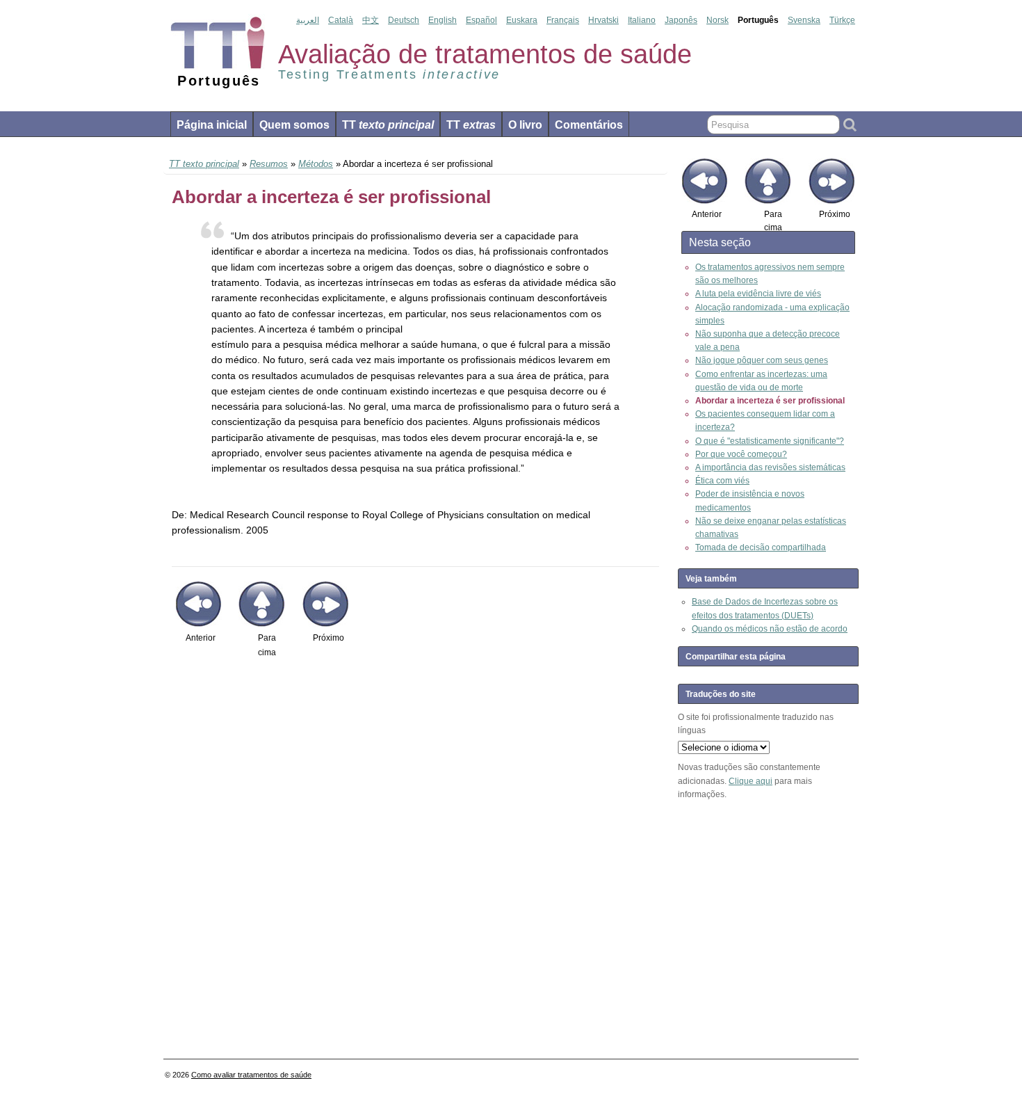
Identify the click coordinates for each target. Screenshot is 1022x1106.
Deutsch (403, 20)
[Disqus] (415, 858)
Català (340, 20)
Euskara (521, 20)
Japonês (681, 20)
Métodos (315, 164)
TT (388, 125)
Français (562, 20)
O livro (525, 125)
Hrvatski (603, 20)
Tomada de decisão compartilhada (760, 547)
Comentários (589, 125)
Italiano (642, 20)
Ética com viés (722, 481)
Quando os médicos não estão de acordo (769, 629)
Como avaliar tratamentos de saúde (251, 1075)
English (442, 20)
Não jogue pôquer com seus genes (761, 360)
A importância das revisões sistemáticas (770, 467)
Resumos (269, 164)
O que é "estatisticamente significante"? (769, 441)
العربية (307, 20)
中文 (370, 20)
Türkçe (842, 20)
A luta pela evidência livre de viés (758, 293)
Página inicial (212, 125)
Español (481, 20)
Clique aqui (750, 781)
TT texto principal (204, 164)
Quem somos (294, 125)
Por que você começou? (741, 454)
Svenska (804, 20)
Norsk (717, 20)
